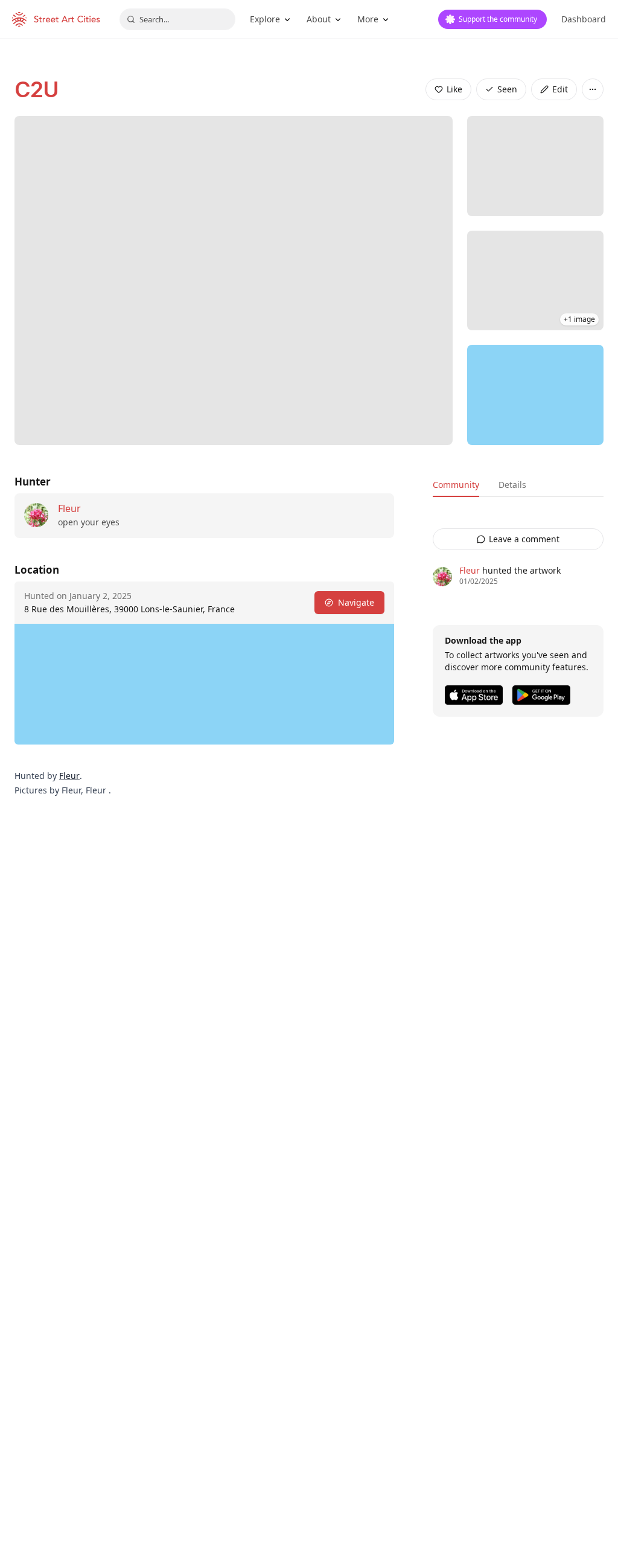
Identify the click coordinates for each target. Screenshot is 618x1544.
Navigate (356, 602)
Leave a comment (524, 539)
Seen (507, 89)
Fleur (69, 508)
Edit (560, 89)
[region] (535, 395)
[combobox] (177, 19)
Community (456, 484)
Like (454, 89)
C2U (36, 89)
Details (512, 484)
